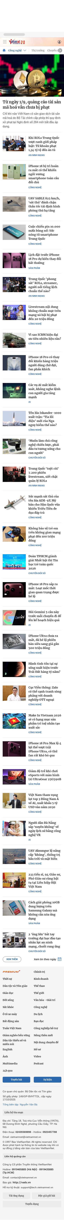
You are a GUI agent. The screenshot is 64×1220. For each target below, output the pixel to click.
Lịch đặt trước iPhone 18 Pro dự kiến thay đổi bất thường (44, 259)
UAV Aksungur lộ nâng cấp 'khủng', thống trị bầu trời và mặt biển (44, 854)
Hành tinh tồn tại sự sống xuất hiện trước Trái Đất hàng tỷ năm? (44, 668)
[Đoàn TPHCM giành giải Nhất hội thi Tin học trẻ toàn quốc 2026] (14, 561)
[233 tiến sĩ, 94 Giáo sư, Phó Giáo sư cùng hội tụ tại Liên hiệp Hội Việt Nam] (14, 880)
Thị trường (38, 50)
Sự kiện (47, 1079)
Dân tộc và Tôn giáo (15, 986)
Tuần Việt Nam (12, 1028)
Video (37, 1056)
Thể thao (39, 986)
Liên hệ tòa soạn (13, 1112)
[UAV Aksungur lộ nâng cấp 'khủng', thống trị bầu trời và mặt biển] (14, 856)
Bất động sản (11, 1021)
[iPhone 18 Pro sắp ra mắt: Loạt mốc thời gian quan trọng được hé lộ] (14, 589)
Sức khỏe (8, 1007)
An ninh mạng (36, 155)
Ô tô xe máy (10, 1014)
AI (29, 402)
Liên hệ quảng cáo (15, 1156)
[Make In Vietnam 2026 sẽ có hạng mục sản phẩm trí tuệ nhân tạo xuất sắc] (14, 721)
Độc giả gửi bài (46, 1195)
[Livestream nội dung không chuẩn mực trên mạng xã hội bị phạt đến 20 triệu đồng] (14, 312)
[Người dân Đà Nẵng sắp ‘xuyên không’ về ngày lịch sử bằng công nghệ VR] (14, 828)
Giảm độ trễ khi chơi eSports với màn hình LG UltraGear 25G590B (44, 775)
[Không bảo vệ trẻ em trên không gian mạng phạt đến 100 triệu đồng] (14, 534)
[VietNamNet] (4, 50)
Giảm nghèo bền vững (16, 1035)
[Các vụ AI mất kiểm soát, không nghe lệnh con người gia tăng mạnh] (14, 390)
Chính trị (39, 971)
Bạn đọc (39, 1021)
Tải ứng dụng (16, 1195)
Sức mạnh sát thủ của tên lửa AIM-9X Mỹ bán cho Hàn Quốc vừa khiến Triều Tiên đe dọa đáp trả (44, 504)
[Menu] (5, 42)
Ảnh (5, 1056)
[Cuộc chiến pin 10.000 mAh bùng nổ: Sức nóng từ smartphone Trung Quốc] (14, 232)
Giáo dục (8, 993)
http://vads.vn (22, 1182)
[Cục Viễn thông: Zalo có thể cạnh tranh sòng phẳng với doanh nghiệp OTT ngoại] (14, 693)
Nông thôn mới (43, 1035)
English (7, 1049)
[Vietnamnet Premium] (11, 973)
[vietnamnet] (17, 43)
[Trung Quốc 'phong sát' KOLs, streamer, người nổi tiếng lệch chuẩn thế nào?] (14, 284)
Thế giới (39, 993)
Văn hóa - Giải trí (44, 1000)
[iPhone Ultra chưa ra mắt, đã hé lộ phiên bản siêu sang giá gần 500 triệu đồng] (14, 641)
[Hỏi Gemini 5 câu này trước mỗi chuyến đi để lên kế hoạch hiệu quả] (14, 617)
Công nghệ (15, 50)
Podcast (39, 1063)
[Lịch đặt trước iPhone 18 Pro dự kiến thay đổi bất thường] (14, 260)
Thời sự (7, 978)
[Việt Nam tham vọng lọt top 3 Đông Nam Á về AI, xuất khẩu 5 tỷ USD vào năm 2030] (14, 800)
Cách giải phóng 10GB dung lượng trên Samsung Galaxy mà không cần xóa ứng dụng (44, 910)
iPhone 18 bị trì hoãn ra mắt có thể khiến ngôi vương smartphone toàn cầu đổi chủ (43, 174)
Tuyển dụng (32, 1204)
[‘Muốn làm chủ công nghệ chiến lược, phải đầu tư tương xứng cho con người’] (14, 446)
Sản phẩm (34, 268)
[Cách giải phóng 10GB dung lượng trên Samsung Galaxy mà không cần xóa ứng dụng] (14, 908)
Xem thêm (12, 959)
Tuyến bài (16, 1079)
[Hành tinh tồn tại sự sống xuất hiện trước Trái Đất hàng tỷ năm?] (14, 669)
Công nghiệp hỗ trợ (46, 1028)
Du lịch (38, 1014)
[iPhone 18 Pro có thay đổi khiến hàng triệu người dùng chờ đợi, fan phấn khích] (14, 362)
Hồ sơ (37, 1049)
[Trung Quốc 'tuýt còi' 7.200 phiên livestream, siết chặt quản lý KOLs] (14, 474)
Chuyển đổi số (37, 458)
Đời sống (8, 1000)
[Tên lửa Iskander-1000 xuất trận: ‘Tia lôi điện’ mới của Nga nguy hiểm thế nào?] (14, 418)
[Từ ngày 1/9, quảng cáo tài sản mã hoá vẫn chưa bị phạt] (32, 75)
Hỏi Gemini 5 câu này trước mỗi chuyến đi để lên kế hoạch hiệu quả (44, 616)
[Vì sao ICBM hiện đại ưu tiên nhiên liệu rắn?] (14, 340)
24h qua (7, 1070)
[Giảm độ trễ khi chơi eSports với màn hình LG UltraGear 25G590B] (14, 776)
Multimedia (10, 1063)
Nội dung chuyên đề (46, 1042)
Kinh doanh (41, 978)
